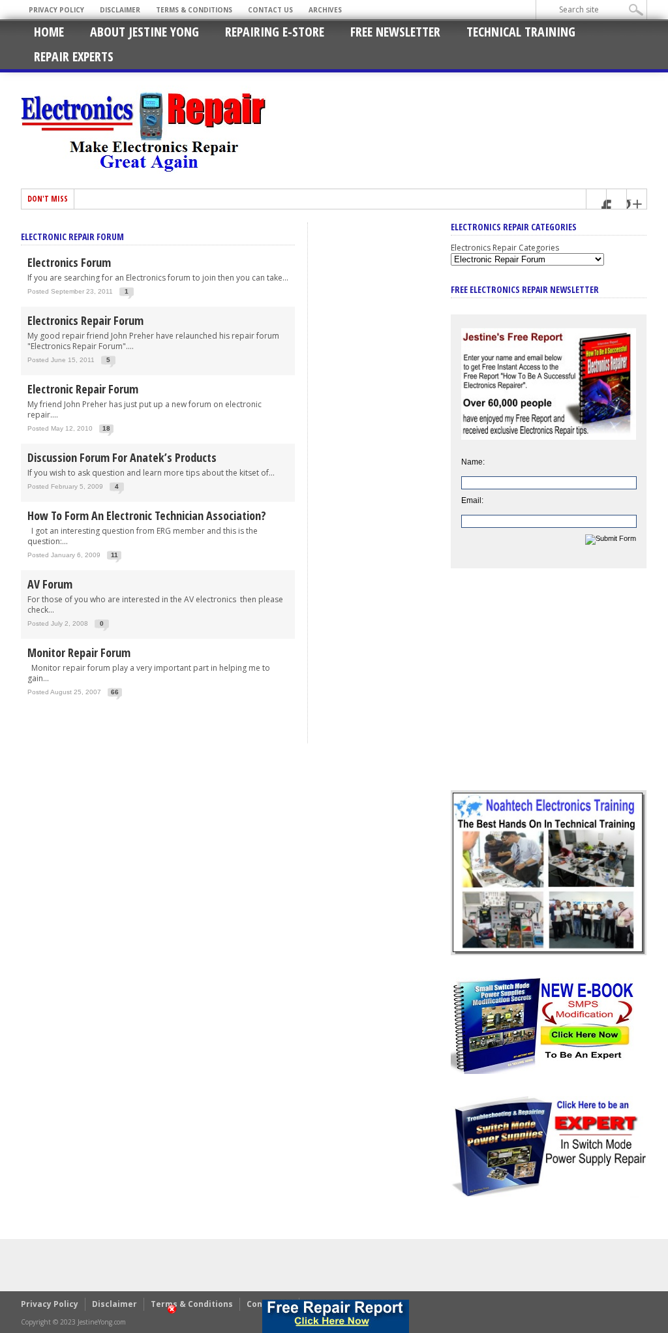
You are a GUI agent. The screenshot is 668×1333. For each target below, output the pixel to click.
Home (49, 31)
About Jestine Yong (144, 31)
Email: (472, 500)
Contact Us (270, 9)
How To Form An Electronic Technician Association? (146, 515)
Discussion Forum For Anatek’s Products (122, 457)
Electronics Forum (69, 262)
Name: (473, 462)
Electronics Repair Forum (85, 320)
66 (115, 692)
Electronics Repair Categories (505, 247)
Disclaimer (120, 9)
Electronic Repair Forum (82, 389)
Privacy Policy (56, 9)
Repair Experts (74, 56)
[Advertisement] (548, 689)
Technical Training (520, 31)
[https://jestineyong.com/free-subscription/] (335, 1316)
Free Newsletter (395, 31)
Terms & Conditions (194, 9)
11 (114, 555)
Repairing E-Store (274, 31)
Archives (325, 9)
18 (106, 428)
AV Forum (49, 584)
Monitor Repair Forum (78, 652)
